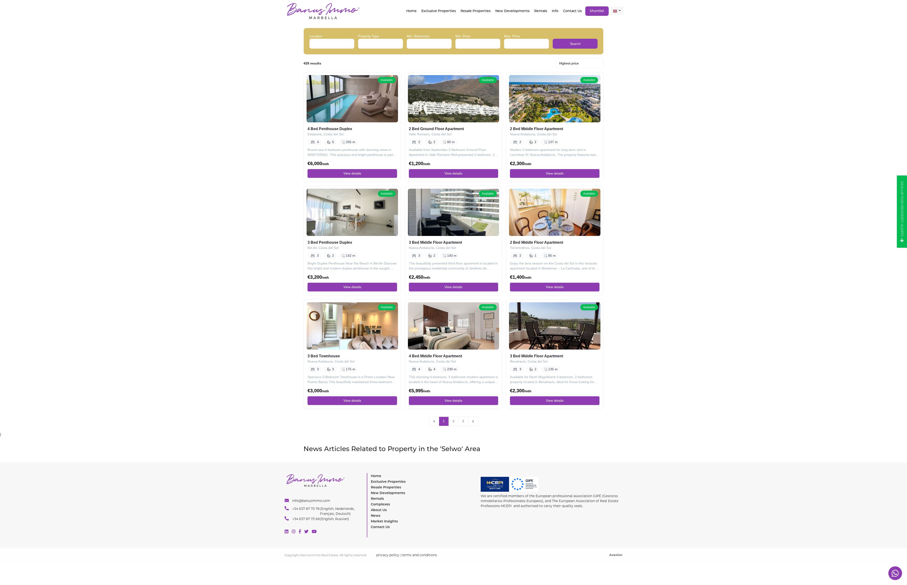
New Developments (512, 11)
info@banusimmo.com (310, 501)
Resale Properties (476, 11)
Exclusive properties (438, 11)
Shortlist (597, 11)
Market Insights (384, 521)
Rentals (540, 11)
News (375, 515)
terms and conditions (419, 555)
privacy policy (387, 555)
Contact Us (572, 11)
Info (555, 11)
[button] (617, 11)
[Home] (323, 11)
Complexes (380, 504)
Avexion (615, 555)
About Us (379, 510)
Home (411, 11)
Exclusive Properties (388, 481)
